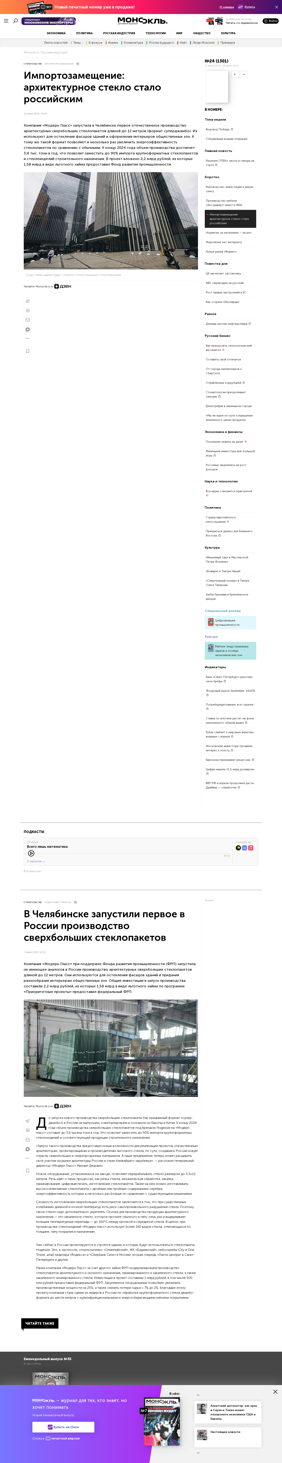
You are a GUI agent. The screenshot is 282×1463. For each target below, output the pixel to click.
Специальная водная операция (226, 139)
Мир (179, 33)
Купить (250, 7)
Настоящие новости (225, 1432)
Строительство (33, 64)
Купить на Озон (66, 1427)
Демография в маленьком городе (229, 406)
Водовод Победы (218, 129)
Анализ (113, 42)
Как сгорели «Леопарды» (222, 302)
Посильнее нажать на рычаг (225, 441)
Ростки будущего (161, 42)
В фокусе (95, 42)
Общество (202, 33)
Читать (230, 22)
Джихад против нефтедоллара (227, 324)
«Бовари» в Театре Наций (223, 571)
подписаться (249, 22)
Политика (84, 33)
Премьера (227, 42)
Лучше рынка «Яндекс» (221, 251)
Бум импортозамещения (58, 64)
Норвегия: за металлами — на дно (229, 232)
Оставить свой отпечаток (223, 359)
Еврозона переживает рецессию (228, 760)
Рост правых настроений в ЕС (226, 292)
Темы (77, 42)
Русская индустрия (119, 33)
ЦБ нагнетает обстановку (223, 273)
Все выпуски (32, 871)
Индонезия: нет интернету (224, 242)
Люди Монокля (203, 42)
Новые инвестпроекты (57, 902)
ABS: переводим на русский (225, 283)
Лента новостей (56, 42)
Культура (228, 33)
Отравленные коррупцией (224, 383)
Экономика (56, 33)
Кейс (183, 42)
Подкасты (34, 832)
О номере (227, 7)
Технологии (156, 33)
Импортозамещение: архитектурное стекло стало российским (229, 219)
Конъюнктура (133, 42)
